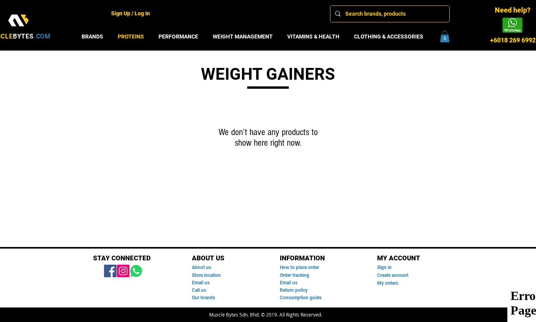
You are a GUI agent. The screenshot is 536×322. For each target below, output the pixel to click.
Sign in (384, 267)
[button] (445, 36)
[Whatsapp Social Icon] (136, 271)
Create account (392, 275)
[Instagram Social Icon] (123, 271)
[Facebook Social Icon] (110, 271)
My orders (387, 283)
